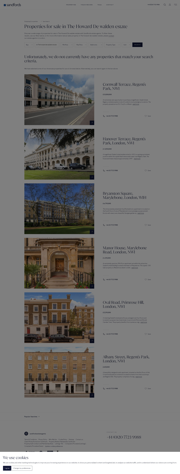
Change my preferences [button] (22, 468)
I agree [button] (7, 468)
